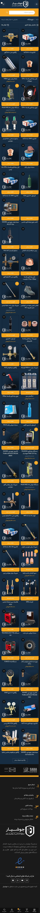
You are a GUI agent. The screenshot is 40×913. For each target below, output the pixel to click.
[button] (10, 75)
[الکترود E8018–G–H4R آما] (10, 180)
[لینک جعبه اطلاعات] (20, 787)
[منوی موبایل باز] (37, 4)
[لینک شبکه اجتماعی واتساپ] (18, 880)
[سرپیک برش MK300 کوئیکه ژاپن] (29, 352)
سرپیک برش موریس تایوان (29, 547)
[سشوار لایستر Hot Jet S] (10, 235)
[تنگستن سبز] (29, 381)
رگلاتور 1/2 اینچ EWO (10, 693)
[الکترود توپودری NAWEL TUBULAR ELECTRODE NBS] (29, 677)
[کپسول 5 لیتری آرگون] (29, 410)
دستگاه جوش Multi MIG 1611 (10, 108)
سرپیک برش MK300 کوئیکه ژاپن (29, 369)
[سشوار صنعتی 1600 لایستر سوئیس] (10, 123)
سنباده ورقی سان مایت (29, 633)
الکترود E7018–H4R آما (29, 139)
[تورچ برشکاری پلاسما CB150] (10, 381)
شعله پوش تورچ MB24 (10, 79)
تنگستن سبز (29, 396)
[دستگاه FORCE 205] (10, 646)
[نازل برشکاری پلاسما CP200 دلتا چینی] (10, 152)
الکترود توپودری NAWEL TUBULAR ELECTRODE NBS (29, 695)
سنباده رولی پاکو (29, 167)
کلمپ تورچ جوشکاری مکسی (29, 222)
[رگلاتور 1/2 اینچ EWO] (10, 677)
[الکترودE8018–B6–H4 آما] (10, 531)
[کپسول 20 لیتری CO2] (29, 180)
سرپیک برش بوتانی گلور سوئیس (10, 486)
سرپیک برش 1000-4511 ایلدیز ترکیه (10, 306)
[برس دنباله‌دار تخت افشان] (29, 235)
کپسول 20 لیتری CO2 (29, 196)
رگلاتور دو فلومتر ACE (10, 368)
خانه (37, 19)
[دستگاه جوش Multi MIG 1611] (10, 92)
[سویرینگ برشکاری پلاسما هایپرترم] (29, 323)
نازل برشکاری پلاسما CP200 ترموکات (29, 80)
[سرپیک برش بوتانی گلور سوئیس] (10, 469)
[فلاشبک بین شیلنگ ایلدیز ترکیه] (10, 587)
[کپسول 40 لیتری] (10, 323)
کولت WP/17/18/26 (30, 516)
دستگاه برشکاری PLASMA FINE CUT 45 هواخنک (29, 452)
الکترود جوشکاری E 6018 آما (29, 723)
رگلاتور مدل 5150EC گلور (10, 277)
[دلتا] (30, 769)
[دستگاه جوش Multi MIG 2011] (29, 469)
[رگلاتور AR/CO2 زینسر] (10, 708)
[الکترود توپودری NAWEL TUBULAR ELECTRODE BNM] (10, 436)
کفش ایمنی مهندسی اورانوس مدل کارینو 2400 (29, 306)
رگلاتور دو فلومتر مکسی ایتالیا (10, 752)
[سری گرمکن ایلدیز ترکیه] (29, 558)
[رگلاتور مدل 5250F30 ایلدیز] (10, 500)
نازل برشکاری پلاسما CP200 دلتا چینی (10, 168)
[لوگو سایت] (20, 4)
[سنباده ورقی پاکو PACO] (10, 410)
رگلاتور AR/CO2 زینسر (10, 723)
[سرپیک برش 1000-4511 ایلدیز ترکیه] (10, 290)
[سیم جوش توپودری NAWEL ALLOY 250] (10, 207)
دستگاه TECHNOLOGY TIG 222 (10, 634)
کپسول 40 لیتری (10, 339)
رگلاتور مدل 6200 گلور (10, 52)
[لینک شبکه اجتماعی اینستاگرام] (27, 880)
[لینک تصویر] (20, 863)
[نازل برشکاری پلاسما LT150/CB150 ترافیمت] (29, 262)
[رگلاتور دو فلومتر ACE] (10, 352)
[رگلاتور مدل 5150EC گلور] (10, 262)
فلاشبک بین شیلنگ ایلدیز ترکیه (10, 603)
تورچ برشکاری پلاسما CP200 (29, 108)
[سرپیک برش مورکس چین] (10, 558)
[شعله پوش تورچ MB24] (10, 63)
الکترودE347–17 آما (29, 52)
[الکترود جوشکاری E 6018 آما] (29, 708)
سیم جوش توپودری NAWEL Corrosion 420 (29, 753)
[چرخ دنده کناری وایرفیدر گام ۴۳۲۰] (29, 646)
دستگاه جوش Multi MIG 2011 (29, 485)
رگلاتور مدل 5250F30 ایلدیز (11, 516)
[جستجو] (7, 13)
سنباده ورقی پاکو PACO (10, 425)
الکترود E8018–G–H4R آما (10, 196)
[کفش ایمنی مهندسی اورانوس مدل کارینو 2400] (29, 290)
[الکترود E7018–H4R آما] (29, 123)
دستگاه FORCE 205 (10, 662)
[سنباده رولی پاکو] (29, 152)
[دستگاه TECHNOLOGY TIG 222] (10, 618)
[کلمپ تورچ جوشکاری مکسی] (29, 207)
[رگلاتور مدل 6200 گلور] (10, 37)
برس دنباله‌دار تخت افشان (29, 251)
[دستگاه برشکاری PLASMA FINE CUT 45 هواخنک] (29, 436)
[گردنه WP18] (29, 587)
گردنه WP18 (29, 602)
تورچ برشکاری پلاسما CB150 (10, 396)
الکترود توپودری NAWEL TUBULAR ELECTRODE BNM (10, 453)
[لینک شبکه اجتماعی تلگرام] (13, 880)
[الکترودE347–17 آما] (29, 37)
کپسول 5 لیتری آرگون (29, 425)
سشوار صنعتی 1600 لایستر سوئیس (10, 140)
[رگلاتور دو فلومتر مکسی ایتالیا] (10, 737)
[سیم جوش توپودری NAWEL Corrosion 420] (29, 737)
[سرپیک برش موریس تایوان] (29, 531)
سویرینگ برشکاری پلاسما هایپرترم (29, 340)
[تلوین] (10, 769)
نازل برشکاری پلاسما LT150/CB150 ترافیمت (29, 278)
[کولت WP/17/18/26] (29, 500)
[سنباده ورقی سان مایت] (29, 618)
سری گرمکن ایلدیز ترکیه (29, 573)
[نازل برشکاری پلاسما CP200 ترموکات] (29, 63)
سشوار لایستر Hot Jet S (10, 251)
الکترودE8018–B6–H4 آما (10, 547)
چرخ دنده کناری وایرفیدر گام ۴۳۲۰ (29, 663)
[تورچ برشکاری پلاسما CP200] (29, 92)
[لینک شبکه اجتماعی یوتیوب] (22, 880)
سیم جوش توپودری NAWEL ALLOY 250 (10, 223)
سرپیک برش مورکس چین (10, 573)
